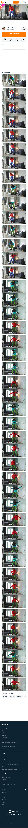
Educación (4, 737)
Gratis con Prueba (14, 34)
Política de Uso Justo (13, 823)
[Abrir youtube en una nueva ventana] (20, 813)
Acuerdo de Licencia (6, 756)
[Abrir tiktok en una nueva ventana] (15, 813)
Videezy (4, 732)
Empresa (4, 734)
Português (4, 796)
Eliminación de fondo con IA (8, 746)
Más (3, 804)
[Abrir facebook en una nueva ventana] (7, 813)
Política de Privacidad (17, 822)
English (4, 792)
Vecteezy (4, 729)
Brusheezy (4, 727)
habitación (19, 696)
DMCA (3, 758)
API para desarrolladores (8, 739)
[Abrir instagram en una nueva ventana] (9, 813)
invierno (5, 696)
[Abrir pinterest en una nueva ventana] (13, 813)
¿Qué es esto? (15, 44)
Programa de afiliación (7, 761)
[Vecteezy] (2, 2)
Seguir (23, 29)
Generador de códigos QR (8, 748)
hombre (12, 696)
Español (4, 794)
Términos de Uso (8, 822)
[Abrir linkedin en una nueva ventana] (11, 813)
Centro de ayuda (6, 776)
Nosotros (4, 781)
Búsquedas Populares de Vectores (10, 763)
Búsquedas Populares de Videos (9, 768)
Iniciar (21, 2)
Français (4, 801)
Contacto (4, 779)
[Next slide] (22, 696)
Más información (6, 47)
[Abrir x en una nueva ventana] (17, 813)
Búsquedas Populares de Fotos (9, 766)
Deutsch (4, 799)
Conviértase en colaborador (8, 784)
